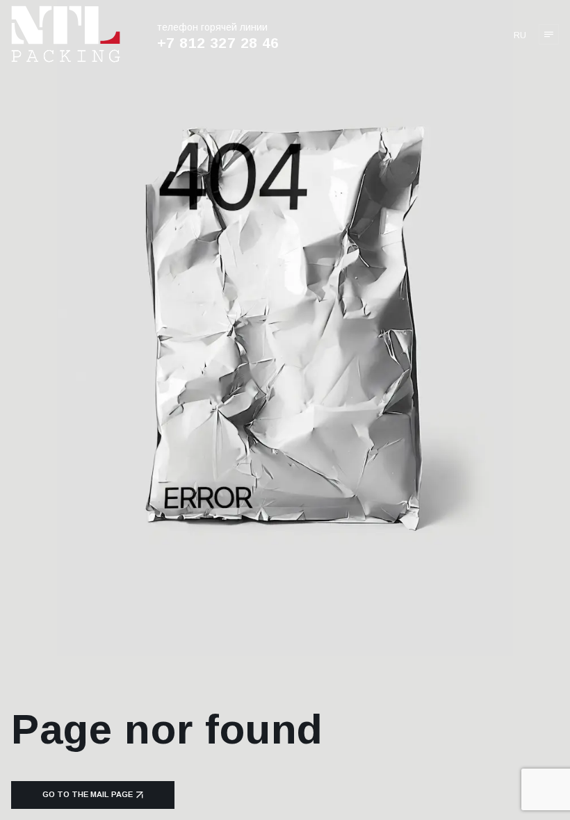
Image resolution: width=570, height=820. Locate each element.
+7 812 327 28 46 (218, 43)
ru (520, 35)
